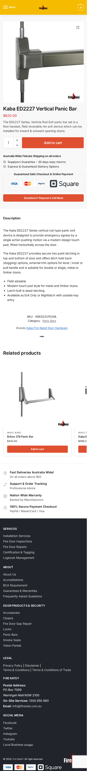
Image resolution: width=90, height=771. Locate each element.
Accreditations (13, 580)
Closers (8, 618)
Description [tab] (12, 218)
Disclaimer (32, 665)
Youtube (9, 739)
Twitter (8, 728)
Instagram (10, 733)
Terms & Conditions (16, 670)
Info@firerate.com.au (27, 706)
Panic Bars (49, 320)
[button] (80, 7)
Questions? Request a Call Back (43, 198)
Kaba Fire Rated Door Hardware (47, 328)
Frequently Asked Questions (22, 596)
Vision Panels (12, 645)
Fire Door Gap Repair (17, 623)
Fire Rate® (18, 759)
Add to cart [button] (37, 449)
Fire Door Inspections (17, 541)
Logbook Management (18, 557)
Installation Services (16, 536)
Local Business (13, 744)
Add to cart (53, 143)
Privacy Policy (12, 665)
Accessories (11, 612)
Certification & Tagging (19, 552)
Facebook (10, 722)
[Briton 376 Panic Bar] (37, 394)
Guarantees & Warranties (20, 591)
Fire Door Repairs (15, 547)
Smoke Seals (12, 640)
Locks (7, 629)
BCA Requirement (15, 585)
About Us (9, 574)
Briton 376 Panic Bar (20, 436)
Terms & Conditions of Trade (51, 670)
